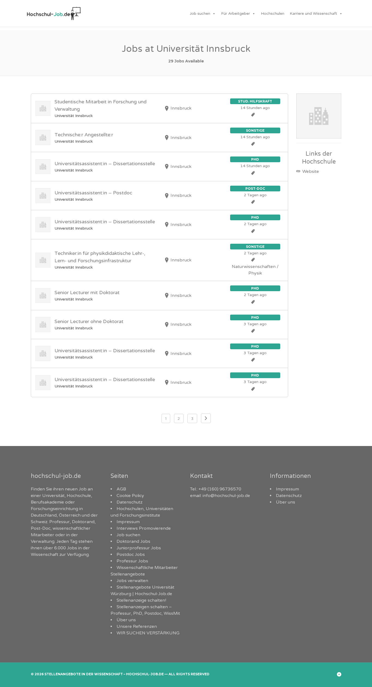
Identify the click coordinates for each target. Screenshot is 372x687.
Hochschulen (272, 13)
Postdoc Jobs (131, 554)
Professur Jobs (132, 561)
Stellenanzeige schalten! (141, 600)
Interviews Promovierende (144, 528)
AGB (121, 489)
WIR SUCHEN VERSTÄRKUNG (148, 633)
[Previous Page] (206, 418)
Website (310, 171)
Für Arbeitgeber (235, 13)
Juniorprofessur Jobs (139, 548)
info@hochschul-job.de (226, 495)
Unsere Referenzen (137, 626)
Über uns (126, 620)
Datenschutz (129, 502)
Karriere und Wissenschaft (313, 13)
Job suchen (200, 13)
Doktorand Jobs (133, 541)
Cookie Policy (130, 495)
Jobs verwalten (132, 580)
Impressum (128, 522)
